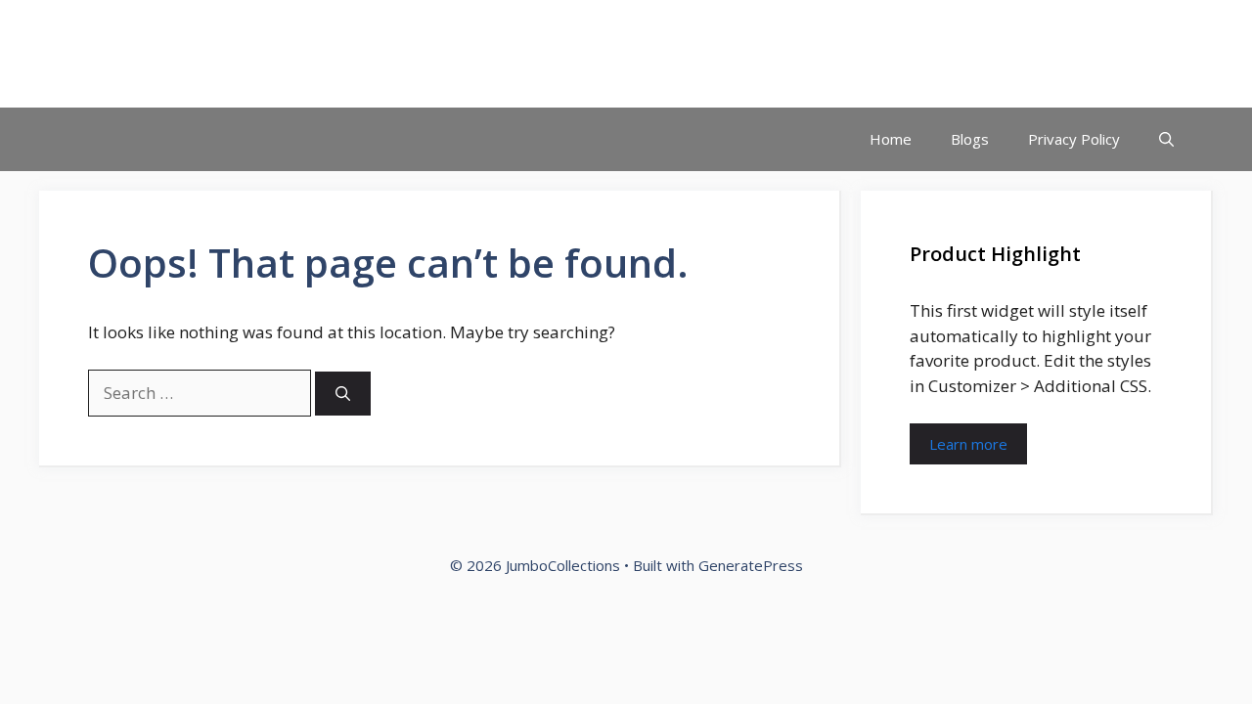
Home (891, 139)
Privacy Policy (1074, 139)
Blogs (970, 139)
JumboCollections (184, 53)
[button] (1166, 139)
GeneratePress (750, 565)
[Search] (343, 394)
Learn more (968, 444)
